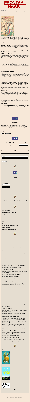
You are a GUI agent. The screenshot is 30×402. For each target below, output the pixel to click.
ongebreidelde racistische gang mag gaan (22, 83)
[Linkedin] (7, 133)
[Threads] (8, 133)
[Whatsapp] (9, 133)
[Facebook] (5, 133)
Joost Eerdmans (26, 94)
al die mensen (27, 105)
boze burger (8, 99)
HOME (15, 150)
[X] (2, 133)
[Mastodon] (3, 133)
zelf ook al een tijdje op (24, 38)
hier (25, 127)
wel (18, 129)
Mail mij (2, 131)
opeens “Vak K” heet (14, 47)
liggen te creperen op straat (7, 83)
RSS (15, 389)
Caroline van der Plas (5, 95)
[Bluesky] (1, 133)
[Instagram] (6, 133)
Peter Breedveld (10, 142)
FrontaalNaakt (15, 4)
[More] (10, 133)
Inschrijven (6, 187)
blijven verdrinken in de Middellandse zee (12, 82)
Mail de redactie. (11, 145)
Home (15, 399)
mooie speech (10, 37)
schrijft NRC (14, 51)
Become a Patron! (15, 122)
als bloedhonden (10, 105)
